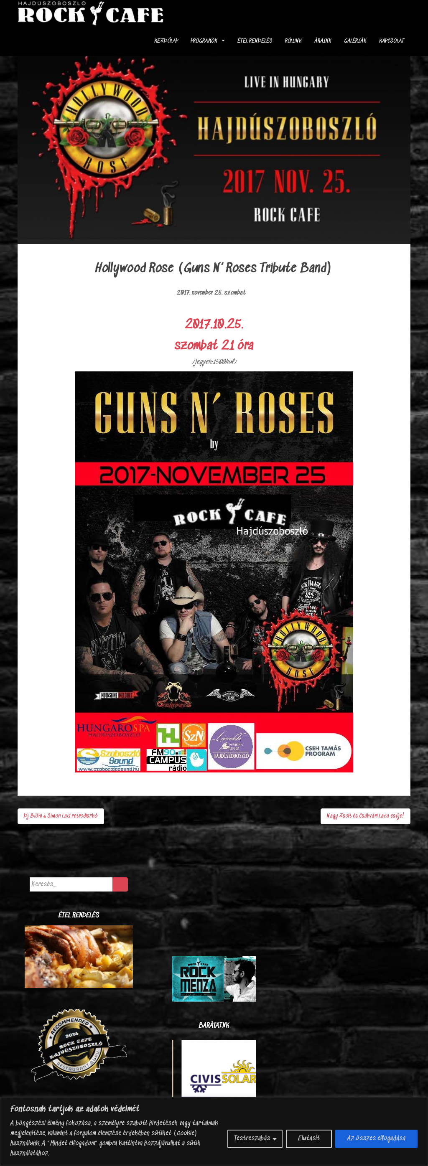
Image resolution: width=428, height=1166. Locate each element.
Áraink (322, 41)
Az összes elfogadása (376, 1138)
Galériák (355, 41)
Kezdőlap (166, 41)
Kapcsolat (391, 41)
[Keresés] (120, 884)
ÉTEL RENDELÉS (255, 41)
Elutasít (309, 1138)
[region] (214, 1131)
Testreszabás (252, 1138)
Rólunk (293, 41)
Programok (204, 41)
